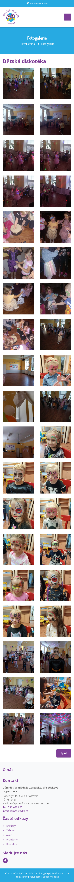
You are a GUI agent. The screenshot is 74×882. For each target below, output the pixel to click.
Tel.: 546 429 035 (12, 807)
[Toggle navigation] (67, 17)
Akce (9, 835)
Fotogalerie (47, 43)
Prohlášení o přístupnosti (28, 876)
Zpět (64, 753)
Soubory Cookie (51, 876)
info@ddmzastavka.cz (15, 811)
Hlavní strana (27, 43)
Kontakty (11, 844)
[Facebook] (5, 860)
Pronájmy (12, 839)
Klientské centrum (39, 3)
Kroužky (11, 825)
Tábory (10, 830)
